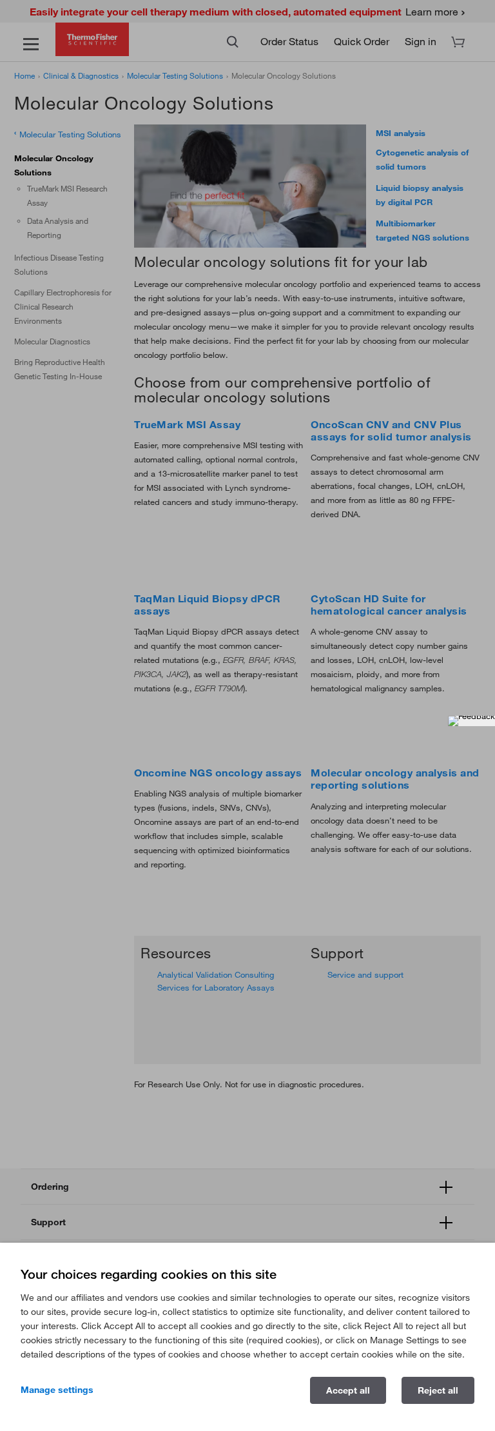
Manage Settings (57, 1390)
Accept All (348, 1390)
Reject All (438, 1390)
